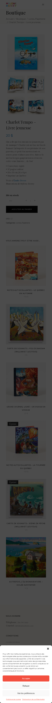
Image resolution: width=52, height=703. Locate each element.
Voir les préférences (26, 693)
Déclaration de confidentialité (33, 699)
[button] (48, 648)
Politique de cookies (13, 699)
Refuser (26, 686)
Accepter (26, 678)
